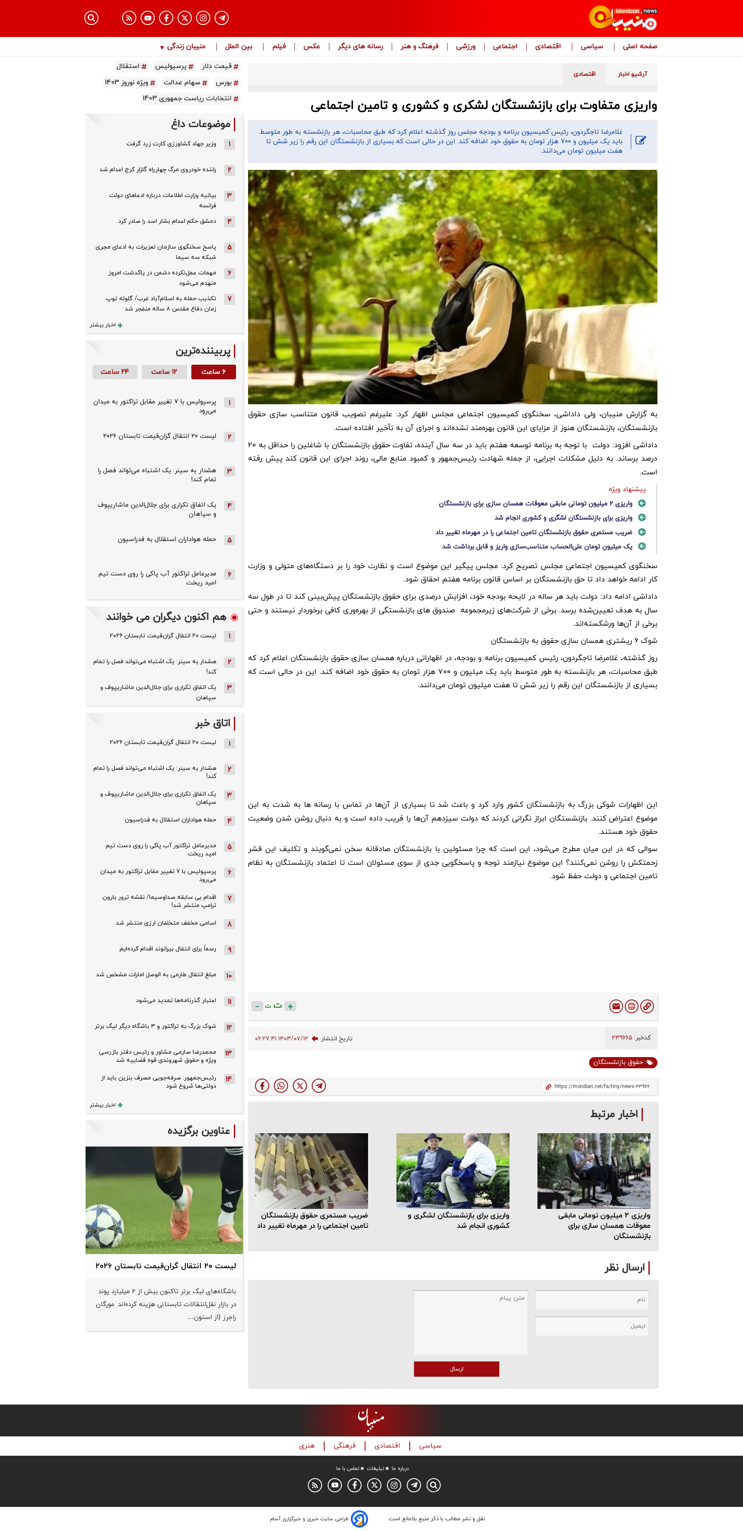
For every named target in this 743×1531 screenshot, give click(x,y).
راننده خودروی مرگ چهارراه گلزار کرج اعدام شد (157, 170)
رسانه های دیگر (360, 47)
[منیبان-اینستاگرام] (203, 18)
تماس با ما (347, 1468)
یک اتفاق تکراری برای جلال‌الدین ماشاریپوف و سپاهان (158, 692)
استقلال (128, 66)
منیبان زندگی (186, 47)
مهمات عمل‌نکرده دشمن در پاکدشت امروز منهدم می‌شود (162, 278)
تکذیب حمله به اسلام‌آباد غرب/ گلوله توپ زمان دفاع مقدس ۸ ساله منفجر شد (161, 304)
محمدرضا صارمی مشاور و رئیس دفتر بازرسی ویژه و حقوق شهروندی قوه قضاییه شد (157, 1056)
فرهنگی (346, 1446)
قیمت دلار (217, 66)
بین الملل (240, 47)
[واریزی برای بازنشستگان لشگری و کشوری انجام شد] (453, 1170)
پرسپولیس (171, 66)
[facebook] (262, 1086)
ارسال (457, 1369)
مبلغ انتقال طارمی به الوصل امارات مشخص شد (156, 975)
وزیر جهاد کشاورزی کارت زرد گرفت (171, 144)
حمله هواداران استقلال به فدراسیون (167, 539)
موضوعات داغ (200, 124)
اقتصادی (549, 47)
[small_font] (257, 1006)
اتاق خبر (212, 723)
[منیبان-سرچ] (434, 1485)
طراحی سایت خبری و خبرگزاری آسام (309, 1519)
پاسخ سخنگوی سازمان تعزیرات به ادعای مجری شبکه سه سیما (155, 252)
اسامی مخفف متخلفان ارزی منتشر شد (166, 923)
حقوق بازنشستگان (618, 1062)
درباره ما (400, 1468)
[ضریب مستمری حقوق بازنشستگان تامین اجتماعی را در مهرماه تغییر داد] (311, 1170)
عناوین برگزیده (199, 1131)
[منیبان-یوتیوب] (148, 18)
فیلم (279, 47)
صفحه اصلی (640, 47)
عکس (312, 47)
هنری (308, 1446)
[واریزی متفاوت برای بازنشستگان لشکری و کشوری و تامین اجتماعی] (319, 1086)
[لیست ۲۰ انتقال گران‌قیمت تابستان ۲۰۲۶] (164, 1200)
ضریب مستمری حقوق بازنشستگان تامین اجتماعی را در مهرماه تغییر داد (534, 532)
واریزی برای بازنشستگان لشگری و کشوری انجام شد (563, 518)
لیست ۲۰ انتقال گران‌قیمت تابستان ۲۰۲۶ (159, 436)
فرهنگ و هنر (420, 47)
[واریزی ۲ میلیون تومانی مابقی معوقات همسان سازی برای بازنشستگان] (594, 1170)
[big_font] (290, 1006)
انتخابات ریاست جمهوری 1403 (187, 98)
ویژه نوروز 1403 (126, 82)
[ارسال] (616, 1006)
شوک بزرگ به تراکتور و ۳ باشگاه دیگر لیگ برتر (155, 1026)
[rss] (129, 18)
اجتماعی (505, 47)
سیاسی (593, 47)
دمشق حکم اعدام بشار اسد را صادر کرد (167, 221)
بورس (224, 82)
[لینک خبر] (647, 1006)
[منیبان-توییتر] (185, 18)
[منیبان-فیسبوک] (166, 18)
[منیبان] (571, 18)
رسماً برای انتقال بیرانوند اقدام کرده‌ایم (168, 949)
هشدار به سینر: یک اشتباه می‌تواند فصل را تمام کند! (154, 667)
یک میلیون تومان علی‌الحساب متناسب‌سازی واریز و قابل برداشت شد (537, 546)
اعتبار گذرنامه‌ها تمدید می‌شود (176, 1000)
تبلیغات (375, 1468)
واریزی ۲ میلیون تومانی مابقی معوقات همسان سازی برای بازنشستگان (535, 503)
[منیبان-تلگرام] (222, 18)
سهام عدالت (182, 82)
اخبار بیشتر (103, 325)
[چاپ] (632, 1006)
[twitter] (300, 1086)
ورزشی (466, 47)
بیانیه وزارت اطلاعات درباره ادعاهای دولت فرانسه (162, 200)
